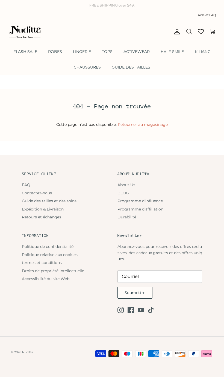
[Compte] (176, 31)
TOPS (107, 51)
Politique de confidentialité (47, 246)
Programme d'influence (140, 200)
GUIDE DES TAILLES (131, 67)
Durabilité (126, 217)
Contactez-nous (37, 193)
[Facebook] (131, 310)
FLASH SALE (25, 51)
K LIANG (203, 51)
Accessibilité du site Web (45, 278)
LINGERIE (82, 51)
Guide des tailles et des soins (49, 200)
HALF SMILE (172, 51)
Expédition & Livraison (43, 209)
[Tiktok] (151, 310)
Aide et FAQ (207, 15)
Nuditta (27, 352)
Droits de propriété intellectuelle (53, 270)
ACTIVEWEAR (136, 51)
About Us (126, 184)
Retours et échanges (41, 217)
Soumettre (135, 292)
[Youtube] (141, 310)
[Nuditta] (24, 31)
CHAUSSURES (87, 67)
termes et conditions (42, 262)
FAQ (26, 184)
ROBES (55, 51)
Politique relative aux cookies (50, 254)
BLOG (123, 193)
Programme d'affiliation (140, 209)
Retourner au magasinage (143, 124)
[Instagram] (120, 310)
